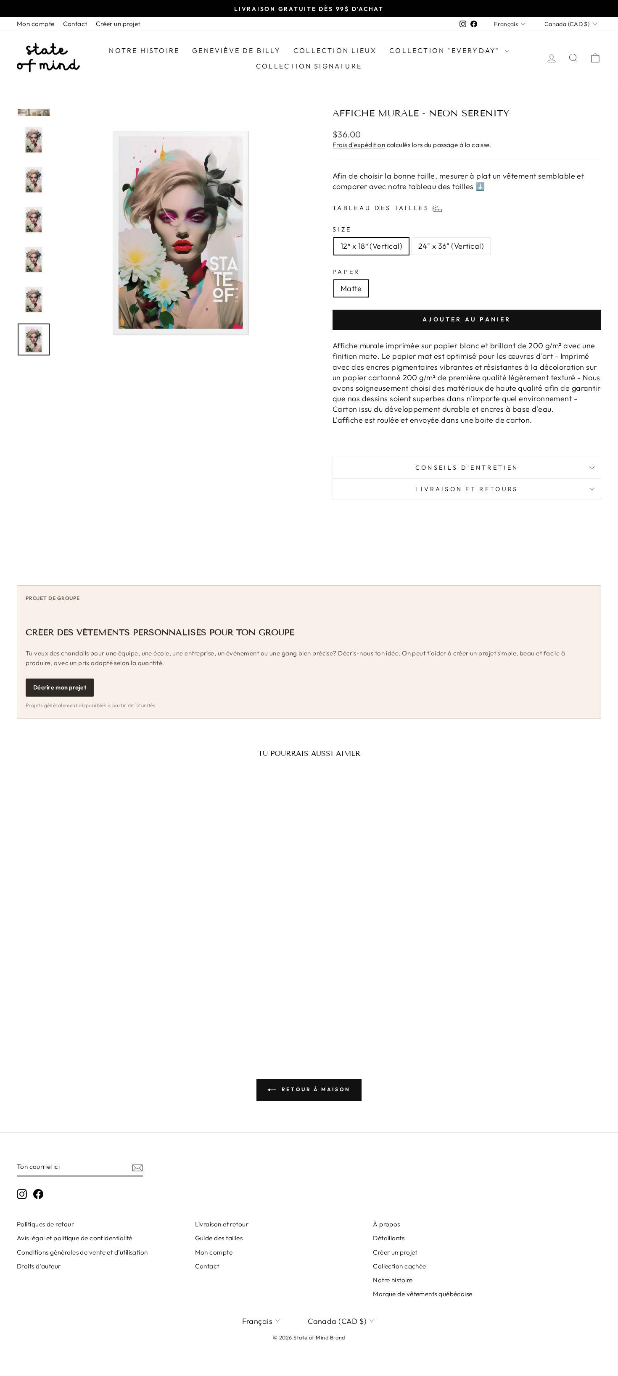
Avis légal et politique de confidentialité (74, 1238)
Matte (351, 288)
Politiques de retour (45, 1224)
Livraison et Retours (466, 489)
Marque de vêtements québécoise (423, 1294)
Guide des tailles (219, 1238)
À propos (386, 1224)
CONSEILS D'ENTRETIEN (466, 467)
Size (342, 229)
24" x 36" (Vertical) (451, 246)
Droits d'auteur (39, 1266)
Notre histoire (144, 50)
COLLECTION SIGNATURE (309, 66)
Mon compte (36, 24)
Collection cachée (399, 1266)
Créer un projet (118, 24)
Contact (75, 24)
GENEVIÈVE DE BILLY (236, 50)
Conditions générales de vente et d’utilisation (82, 1252)
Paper (346, 272)
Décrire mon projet (59, 687)
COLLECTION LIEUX (335, 50)
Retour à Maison (315, 1089)
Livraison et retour (222, 1224)
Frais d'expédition (359, 145)
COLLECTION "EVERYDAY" (445, 50)
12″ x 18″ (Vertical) (371, 246)
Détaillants (388, 1238)
